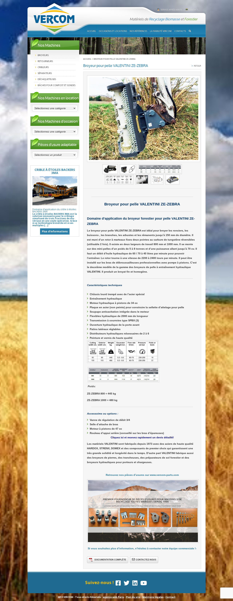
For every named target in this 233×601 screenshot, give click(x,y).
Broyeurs (43, 55)
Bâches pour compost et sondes (56, 85)
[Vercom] (54, 19)
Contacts (180, 31)
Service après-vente (171, 9)
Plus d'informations (55, 231)
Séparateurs (45, 73)
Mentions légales (152, 597)
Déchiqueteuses (47, 79)
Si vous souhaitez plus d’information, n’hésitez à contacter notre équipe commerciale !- (142, 548)
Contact (193, 9)
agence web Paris (113, 597)
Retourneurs (45, 61)
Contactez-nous (146, 559)
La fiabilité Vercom (160, 31)
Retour (196, 65)
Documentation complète (110, 559)
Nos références (138, 31)
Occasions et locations (113, 31)
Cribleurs (43, 67)
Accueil (91, 31)
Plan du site (133, 597)
